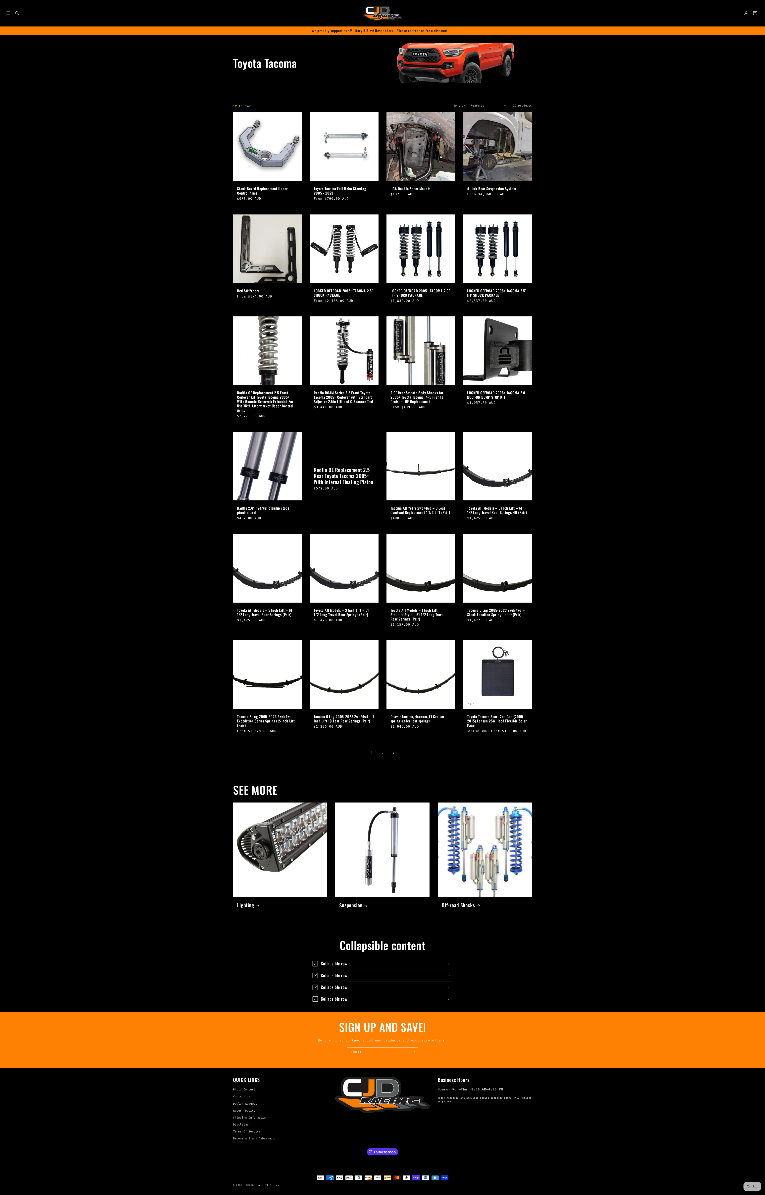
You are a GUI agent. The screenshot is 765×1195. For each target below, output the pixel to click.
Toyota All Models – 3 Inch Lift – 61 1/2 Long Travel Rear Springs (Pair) (341, 612)
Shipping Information (250, 1117)
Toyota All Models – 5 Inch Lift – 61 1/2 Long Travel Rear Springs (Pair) (264, 612)
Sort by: (460, 105)
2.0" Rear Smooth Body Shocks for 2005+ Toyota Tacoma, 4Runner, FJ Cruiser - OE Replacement (416, 397)
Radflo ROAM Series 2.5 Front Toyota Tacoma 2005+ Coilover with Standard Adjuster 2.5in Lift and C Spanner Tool (343, 397)
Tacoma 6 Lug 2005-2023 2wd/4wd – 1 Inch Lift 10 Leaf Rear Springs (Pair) (344, 718)
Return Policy (244, 1110)
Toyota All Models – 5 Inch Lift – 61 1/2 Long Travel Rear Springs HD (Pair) (497, 510)
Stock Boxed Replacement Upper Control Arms (262, 190)
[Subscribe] (413, 1052)
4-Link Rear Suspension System (491, 188)
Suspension (350, 905)
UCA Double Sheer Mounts (410, 188)
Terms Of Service (247, 1131)
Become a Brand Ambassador (254, 1138)
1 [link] (372, 753)
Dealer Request (245, 1103)
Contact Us (241, 1096)
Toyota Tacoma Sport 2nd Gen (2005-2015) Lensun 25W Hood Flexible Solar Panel (497, 720)
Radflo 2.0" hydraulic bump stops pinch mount (263, 510)
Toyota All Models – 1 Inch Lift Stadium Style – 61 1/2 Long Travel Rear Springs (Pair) (417, 614)
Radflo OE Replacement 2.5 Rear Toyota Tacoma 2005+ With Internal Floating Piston (343, 476)
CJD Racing (253, 1185)
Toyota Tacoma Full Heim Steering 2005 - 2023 (340, 190)
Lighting (245, 905)
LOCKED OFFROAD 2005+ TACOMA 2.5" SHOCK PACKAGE (343, 293)
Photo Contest (244, 1089)
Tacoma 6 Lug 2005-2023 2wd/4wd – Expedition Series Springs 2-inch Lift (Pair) (266, 720)
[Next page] (393, 753)
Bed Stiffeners (248, 291)
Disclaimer (241, 1124)
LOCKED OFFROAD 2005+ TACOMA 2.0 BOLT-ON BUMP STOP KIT (496, 395)
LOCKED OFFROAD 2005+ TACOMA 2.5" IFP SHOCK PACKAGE (497, 293)
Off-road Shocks (458, 905)
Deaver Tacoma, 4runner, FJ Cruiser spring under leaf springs (417, 718)
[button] (8, 13)
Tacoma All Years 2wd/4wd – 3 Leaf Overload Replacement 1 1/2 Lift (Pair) (420, 510)
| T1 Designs (271, 1185)
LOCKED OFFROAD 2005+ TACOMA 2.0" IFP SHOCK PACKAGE (420, 293)
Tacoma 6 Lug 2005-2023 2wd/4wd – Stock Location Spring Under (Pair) (496, 612)
